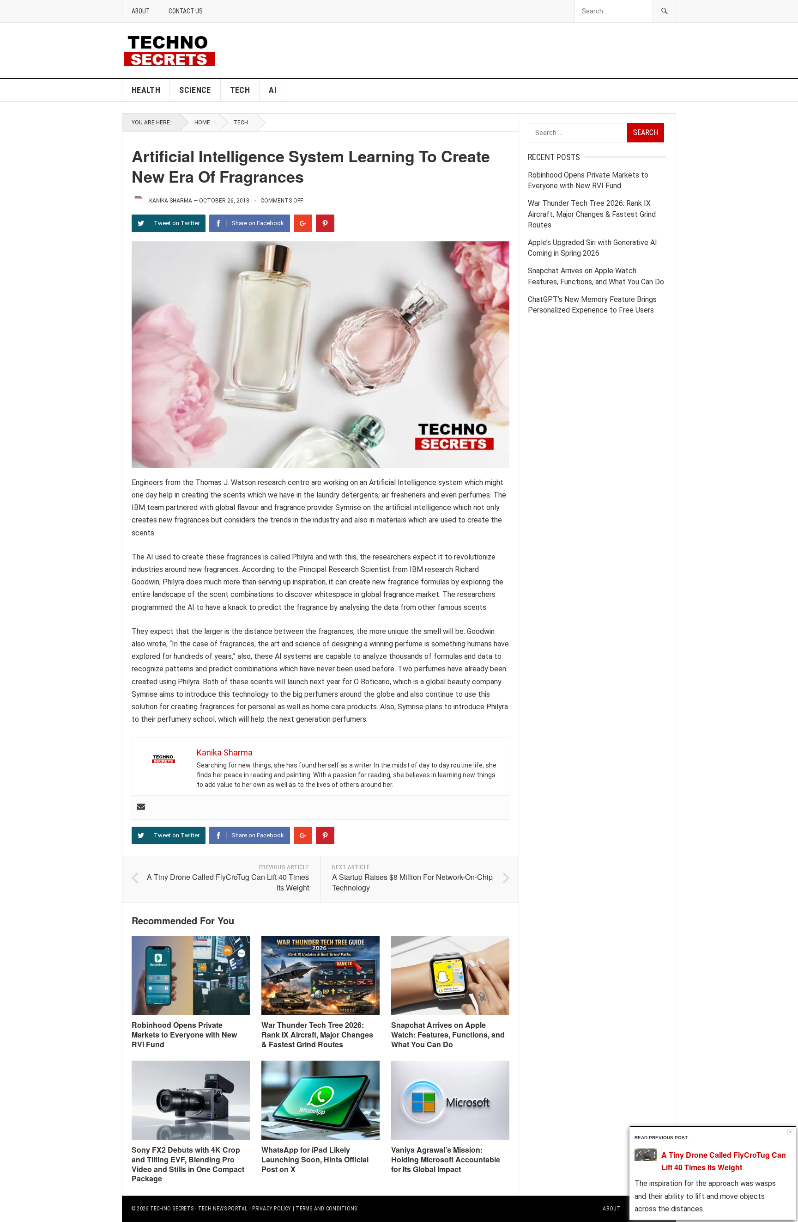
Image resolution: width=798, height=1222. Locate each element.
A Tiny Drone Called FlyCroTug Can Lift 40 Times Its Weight (228, 882)
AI (273, 90)
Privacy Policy (271, 1208)
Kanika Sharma (170, 200)
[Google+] (303, 223)
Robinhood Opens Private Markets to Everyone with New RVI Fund (184, 1034)
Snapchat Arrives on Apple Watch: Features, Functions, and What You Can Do (448, 1034)
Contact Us (186, 11)
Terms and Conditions (326, 1208)
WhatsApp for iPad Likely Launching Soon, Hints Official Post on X (315, 1159)
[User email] (141, 807)
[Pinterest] (325, 223)
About (141, 11)
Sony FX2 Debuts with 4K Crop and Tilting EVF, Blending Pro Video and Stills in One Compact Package (188, 1164)
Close (790, 1132)
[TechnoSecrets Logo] (173, 49)
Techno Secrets (171, 1208)
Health (146, 90)
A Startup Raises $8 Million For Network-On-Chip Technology (412, 882)
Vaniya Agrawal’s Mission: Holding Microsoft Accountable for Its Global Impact (445, 1159)
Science (195, 90)
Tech (240, 90)
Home (202, 122)
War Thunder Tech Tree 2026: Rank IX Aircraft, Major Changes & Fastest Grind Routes (317, 1034)
